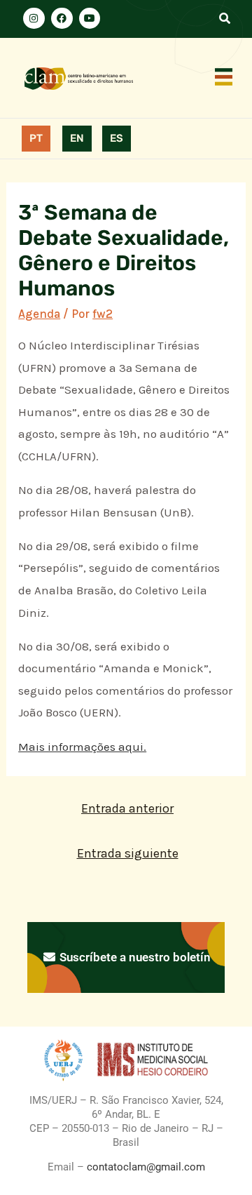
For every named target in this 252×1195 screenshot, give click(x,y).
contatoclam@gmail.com (144, 1167)
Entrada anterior (127, 808)
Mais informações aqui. (82, 747)
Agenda (39, 314)
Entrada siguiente (127, 853)
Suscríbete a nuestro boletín (133, 957)
